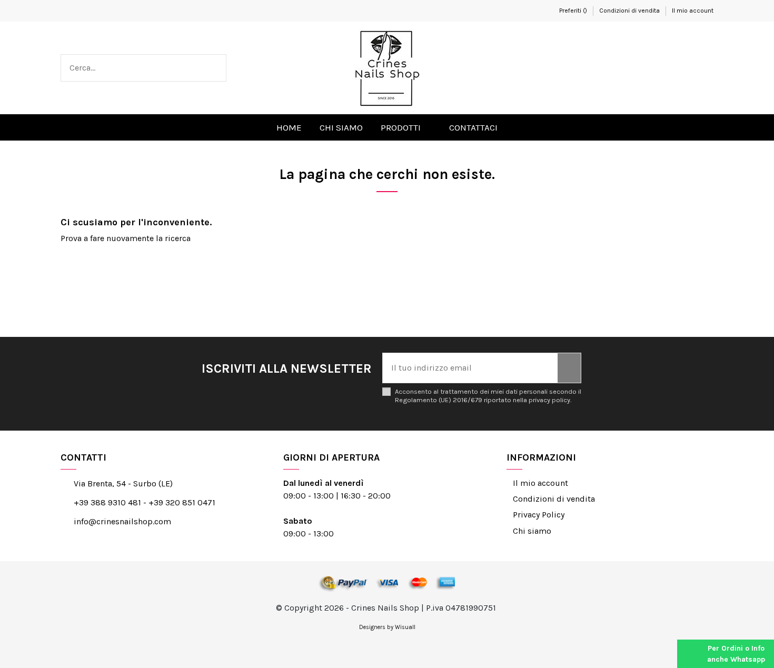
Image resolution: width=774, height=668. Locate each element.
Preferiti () (573, 10)
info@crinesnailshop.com (122, 521)
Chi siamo (532, 531)
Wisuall (405, 627)
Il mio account (692, 10)
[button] (406, 127)
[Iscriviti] (569, 368)
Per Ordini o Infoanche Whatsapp (736, 654)
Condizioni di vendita (630, 10)
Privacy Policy (538, 515)
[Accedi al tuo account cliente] (681, 68)
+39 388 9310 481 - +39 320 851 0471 (144, 502)
